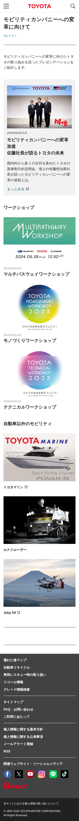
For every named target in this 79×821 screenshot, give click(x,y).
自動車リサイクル (17, 667)
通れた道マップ (15, 660)
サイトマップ (13, 702)
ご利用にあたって (17, 716)
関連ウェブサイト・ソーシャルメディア (33, 764)
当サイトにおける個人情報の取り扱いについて (31, 803)
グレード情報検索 (17, 689)
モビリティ (10, 35)
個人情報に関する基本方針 (23, 729)
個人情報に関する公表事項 (23, 736)
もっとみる (16, 189)
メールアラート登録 (18, 744)
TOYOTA (39, 6)
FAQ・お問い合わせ (18, 709)
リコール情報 (13, 682)
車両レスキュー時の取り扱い (25, 674)
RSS (7, 751)
